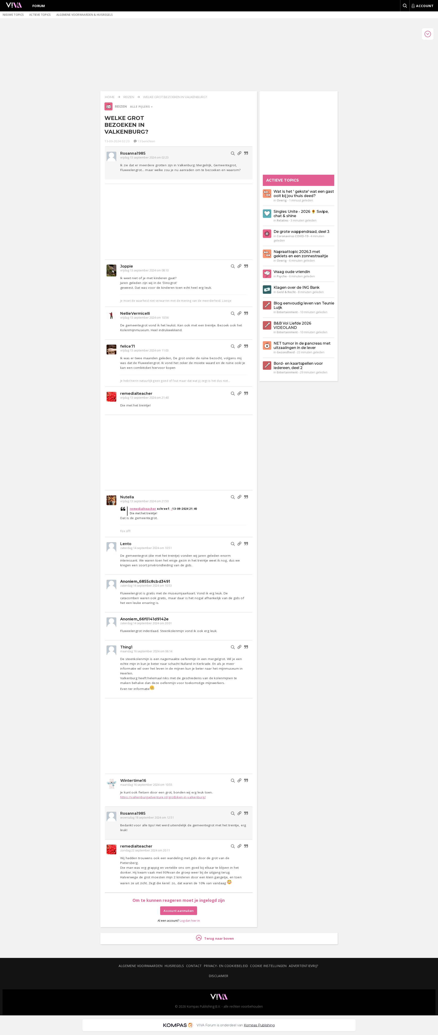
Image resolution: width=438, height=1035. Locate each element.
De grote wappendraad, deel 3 (301, 231)
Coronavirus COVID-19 (292, 236)
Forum (38, 5)
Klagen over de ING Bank (297, 287)
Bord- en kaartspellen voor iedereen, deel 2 (298, 365)
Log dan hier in (190, 920)
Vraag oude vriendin (292, 272)
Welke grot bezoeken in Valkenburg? (175, 97)
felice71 (127, 346)
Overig (282, 200)
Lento (126, 544)
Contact (194, 966)
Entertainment (287, 312)
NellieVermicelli (135, 313)
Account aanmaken (179, 911)
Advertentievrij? (303, 966)
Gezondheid (286, 352)
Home (110, 97)
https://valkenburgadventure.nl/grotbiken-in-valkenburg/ (163, 797)
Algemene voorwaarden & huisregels (84, 15)
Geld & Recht (286, 292)
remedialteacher (136, 393)
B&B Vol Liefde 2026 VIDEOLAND (292, 325)
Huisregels (174, 966)
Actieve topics (40, 15)
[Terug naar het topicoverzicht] (108, 109)
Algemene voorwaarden (140, 966)
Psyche (282, 276)
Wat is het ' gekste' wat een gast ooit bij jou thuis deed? (304, 193)
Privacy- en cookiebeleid (226, 966)
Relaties (282, 220)
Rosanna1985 (133, 153)
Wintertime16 (133, 780)
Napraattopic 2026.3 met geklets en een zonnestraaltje (301, 254)
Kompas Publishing (259, 1025)
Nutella (127, 497)
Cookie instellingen (268, 966)
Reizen (128, 97)
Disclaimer (218, 976)
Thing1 (126, 647)
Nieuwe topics (13, 15)
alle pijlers (140, 107)
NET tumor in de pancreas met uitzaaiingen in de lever (302, 345)
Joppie (126, 266)
